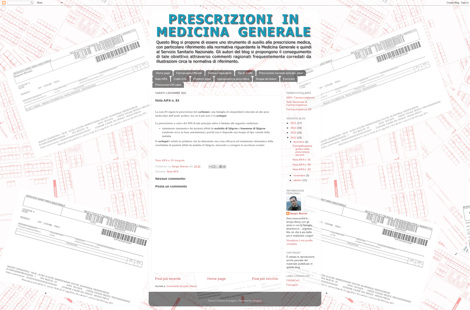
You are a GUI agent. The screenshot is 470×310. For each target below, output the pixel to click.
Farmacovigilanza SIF (299, 109)
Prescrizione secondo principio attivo (281, 73)
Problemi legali (202, 78)
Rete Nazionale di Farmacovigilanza (296, 103)
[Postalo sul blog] (214, 166)
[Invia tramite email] (210, 166)
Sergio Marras (298, 213)
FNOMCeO (292, 280)
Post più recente (168, 279)
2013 (293, 132)
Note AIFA (161, 78)
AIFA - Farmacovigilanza (300, 97)
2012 (293, 137)
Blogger (257, 300)
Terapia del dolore (266, 78)
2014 (293, 128)
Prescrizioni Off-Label (168, 84)
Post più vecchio (265, 279)
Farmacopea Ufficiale (189, 73)
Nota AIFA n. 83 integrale (170, 160)
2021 (293, 123)
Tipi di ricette (245, 73)
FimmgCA (292, 285)
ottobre (297, 180)
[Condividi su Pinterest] (224, 166)
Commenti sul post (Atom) (182, 286)
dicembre (299, 141)
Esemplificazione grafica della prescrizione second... (302, 150)
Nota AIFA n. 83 (302, 169)
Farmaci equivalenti (219, 73)
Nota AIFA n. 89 (302, 164)
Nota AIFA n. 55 (302, 159)
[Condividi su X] (217, 166)
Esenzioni (289, 78)
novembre (299, 175)
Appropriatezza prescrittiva (233, 78)
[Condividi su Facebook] (221, 166)
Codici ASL (180, 78)
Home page (163, 73)
